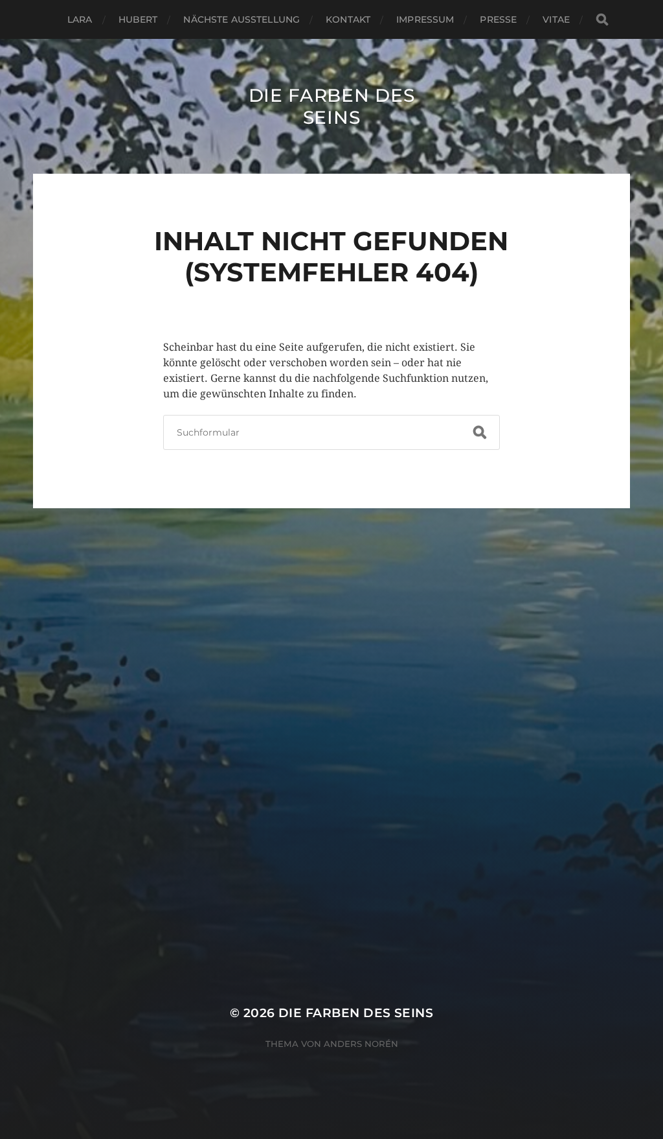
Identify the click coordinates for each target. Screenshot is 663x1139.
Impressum (425, 19)
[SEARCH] (602, 20)
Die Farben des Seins (332, 106)
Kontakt (348, 19)
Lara (80, 19)
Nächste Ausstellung (241, 19)
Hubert (138, 19)
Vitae (556, 19)
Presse (498, 19)
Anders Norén (361, 1044)
